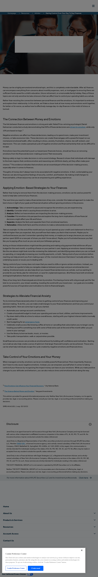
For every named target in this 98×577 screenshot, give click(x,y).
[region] (44, 560)
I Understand (35, 568)
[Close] (81, 550)
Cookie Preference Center (16, 568)
